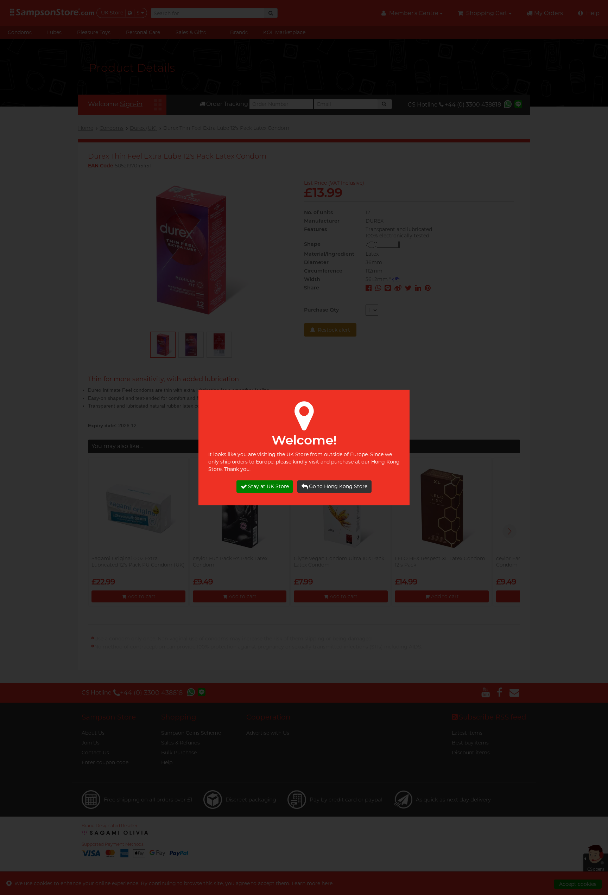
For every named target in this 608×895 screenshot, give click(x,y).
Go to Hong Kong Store (338, 486)
